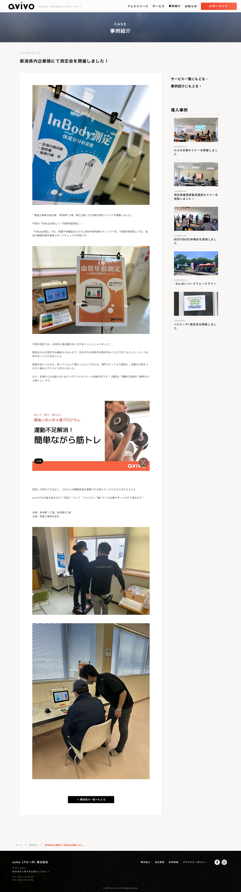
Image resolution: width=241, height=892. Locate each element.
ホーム (19, 845)
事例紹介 (175, 6)
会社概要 (160, 862)
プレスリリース (137, 6)
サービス (158, 6)
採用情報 (174, 862)
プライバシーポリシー (195, 862)
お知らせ (191, 6)
